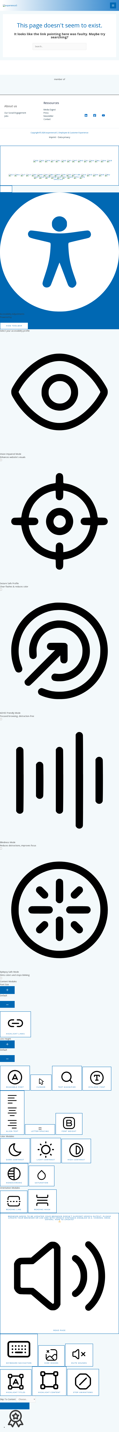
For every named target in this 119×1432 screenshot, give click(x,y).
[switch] (1, 460)
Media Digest (50, 109)
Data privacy (64, 137)
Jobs (6, 116)
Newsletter (48, 116)
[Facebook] (94, 115)
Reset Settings (14, 1406)
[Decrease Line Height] (7, 1058)
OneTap (16, 317)
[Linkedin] (86, 115)
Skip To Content (8, 1399)
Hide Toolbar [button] (14, 326)
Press (46, 112)
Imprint (52, 137)
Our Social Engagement (15, 112)
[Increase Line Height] (7, 1044)
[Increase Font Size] (7, 990)
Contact (47, 119)
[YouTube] (103, 115)
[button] (6, 189)
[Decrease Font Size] (7, 1004)
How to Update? (64, 1220)
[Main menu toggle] (113, 5)
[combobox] (59, 166)
